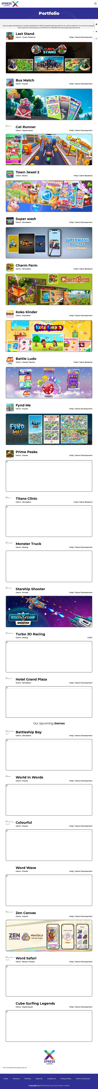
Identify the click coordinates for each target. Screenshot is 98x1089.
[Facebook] (96, 24)
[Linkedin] (96, 31)
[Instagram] (96, 38)
